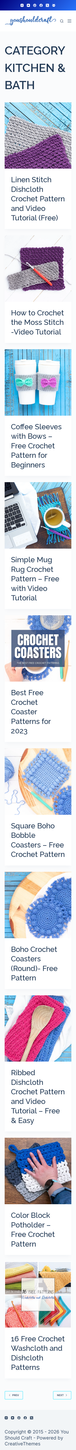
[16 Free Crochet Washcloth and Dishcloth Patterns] (38, 1294)
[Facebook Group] (53, 5)
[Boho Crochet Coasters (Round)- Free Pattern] (38, 905)
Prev (15, 1395)
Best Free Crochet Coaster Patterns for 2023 (31, 711)
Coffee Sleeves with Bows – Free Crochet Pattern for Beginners (36, 445)
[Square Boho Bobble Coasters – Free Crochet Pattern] (38, 781)
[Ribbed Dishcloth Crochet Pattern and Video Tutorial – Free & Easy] (38, 1028)
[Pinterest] (34, 5)
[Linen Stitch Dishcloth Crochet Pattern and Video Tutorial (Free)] (38, 135)
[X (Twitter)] (47, 5)
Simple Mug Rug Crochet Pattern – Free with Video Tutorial (35, 578)
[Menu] (69, 21)
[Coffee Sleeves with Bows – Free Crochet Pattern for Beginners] (38, 382)
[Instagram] (22, 5)
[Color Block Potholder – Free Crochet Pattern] (38, 1171)
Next (60, 1395)
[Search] (61, 21)
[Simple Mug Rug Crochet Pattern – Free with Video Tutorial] (38, 515)
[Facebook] (41, 5)
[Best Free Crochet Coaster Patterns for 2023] (38, 648)
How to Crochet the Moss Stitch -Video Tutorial (37, 322)
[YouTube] (28, 5)
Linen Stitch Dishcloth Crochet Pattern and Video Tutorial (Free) (38, 198)
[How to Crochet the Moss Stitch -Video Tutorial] (38, 268)
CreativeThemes (23, 1443)
